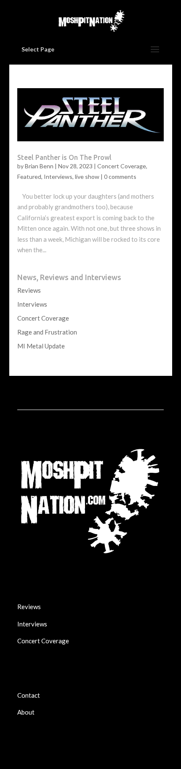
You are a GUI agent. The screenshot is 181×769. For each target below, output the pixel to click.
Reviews (29, 290)
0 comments (120, 176)
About (26, 712)
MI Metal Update (41, 346)
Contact (28, 695)
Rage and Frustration (47, 332)
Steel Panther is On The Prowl (64, 157)
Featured (29, 176)
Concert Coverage (121, 166)
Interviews (58, 176)
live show (87, 176)
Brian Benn (39, 166)
